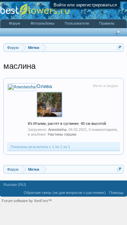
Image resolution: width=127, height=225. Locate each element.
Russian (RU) (14, 184)
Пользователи (77, 23)
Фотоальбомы (42, 23)
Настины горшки (62, 134)
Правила (106, 23)
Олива (44, 86)
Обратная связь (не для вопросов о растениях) (65, 193)
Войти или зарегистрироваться (85, 4)
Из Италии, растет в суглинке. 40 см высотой (67, 123)
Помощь (116, 193)
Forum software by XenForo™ (27, 201)
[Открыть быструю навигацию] (119, 47)
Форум (14, 23)
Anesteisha (57, 130)
